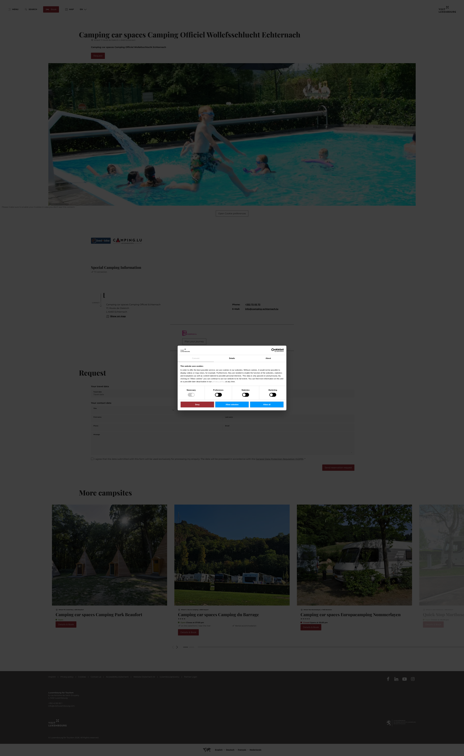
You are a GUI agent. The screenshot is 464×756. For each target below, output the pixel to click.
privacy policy (218, 382)
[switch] (218, 395)
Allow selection (232, 404)
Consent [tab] (195, 358)
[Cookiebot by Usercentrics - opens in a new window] (273, 350)
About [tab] (268, 358)
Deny (197, 404)
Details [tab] (232, 358)
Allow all (266, 404)
